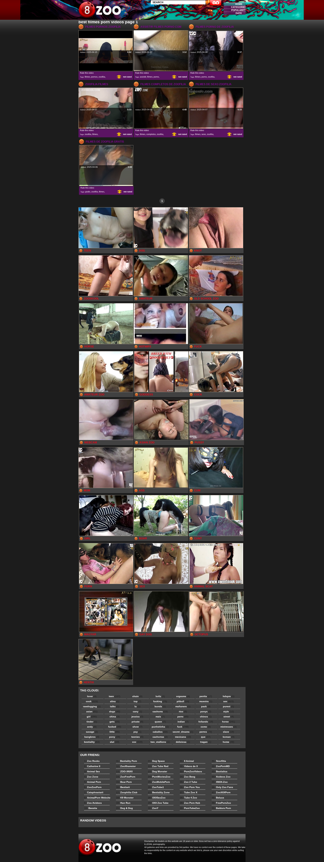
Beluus (218, 797)
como (206, 726)
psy (137, 731)
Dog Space (156, 761)
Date (239, 13)
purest (228, 706)
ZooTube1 (156, 787)
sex (228, 701)
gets (115, 721)
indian (183, 721)
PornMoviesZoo (159, 776)
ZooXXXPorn (221, 792)
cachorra (160, 711)
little (115, 731)
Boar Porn (124, 782)
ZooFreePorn (125, 776)
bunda (160, 706)
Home (238, 4)
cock (92, 701)
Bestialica (219, 771)
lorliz (160, 696)
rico (183, 711)
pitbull (183, 701)
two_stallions (160, 742)
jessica (137, 716)
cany (137, 711)
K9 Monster (124, 797)
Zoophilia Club (126, 792)
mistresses (228, 726)
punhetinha (160, 726)
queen (160, 721)
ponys (205, 711)
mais (160, 716)
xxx (137, 742)
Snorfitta (219, 761)
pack (205, 706)
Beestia (90, 808)
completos (151, 134)
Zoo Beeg (187, 776)
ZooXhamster (126, 766)
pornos (94, 77)
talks (114, 706)
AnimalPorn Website (97, 797)
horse (228, 721)
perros (205, 731)
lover (92, 696)
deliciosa (183, 742)
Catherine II (92, 766)
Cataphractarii (93, 792)
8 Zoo (99, 11)
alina (114, 701)
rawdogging (92, 706)
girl (92, 716)
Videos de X (189, 766)
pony (114, 736)
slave (228, 731)
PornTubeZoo (190, 808)
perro (182, 716)
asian (92, 711)
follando (205, 721)
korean (228, 736)
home (228, 742)
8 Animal (187, 761)
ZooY (153, 808)
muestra (205, 701)
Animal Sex (92, 771)
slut (114, 742)
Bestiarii (123, 787)
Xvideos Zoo (221, 776)
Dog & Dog (124, 808)
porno (156, 77)
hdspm (228, 696)
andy (92, 726)
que (205, 736)
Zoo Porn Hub (190, 803)
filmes (87, 77)
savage (92, 731)
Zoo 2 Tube (188, 782)
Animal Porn (92, 782)
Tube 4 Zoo (188, 797)
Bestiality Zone (159, 792)
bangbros (91, 736)
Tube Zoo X (188, 792)
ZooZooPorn (93, 787)
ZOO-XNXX (124, 771)
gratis (87, 192)
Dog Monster (157, 771)
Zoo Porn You (190, 787)
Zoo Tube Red (158, 766)
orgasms (183, 696)
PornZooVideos (191, 771)
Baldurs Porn (221, 808)
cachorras (160, 736)
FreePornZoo (221, 803)
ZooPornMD (221, 766)
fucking (160, 701)
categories (238, 7)
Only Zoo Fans (222, 787)
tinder (92, 721)
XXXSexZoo (157, 797)
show (137, 726)
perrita (205, 696)
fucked (114, 726)
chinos (206, 716)
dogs (114, 711)
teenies (137, 736)
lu (137, 706)
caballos (160, 731)
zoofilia (102, 77)
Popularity (238, 10)
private (137, 721)
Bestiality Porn (126, 761)
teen (114, 696)
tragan (205, 742)
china (115, 716)
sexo (203, 134)
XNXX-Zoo (220, 782)
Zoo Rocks (92, 761)
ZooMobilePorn (159, 782)
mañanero (183, 706)
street (228, 716)
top (137, 701)
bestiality (92, 742)
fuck (183, 726)
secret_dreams (183, 731)
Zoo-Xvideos (93, 803)
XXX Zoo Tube (158, 803)
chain (137, 696)
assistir (143, 77)
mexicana (183, 736)
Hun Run (123, 803)
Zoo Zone (91, 776)
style (228, 711)
